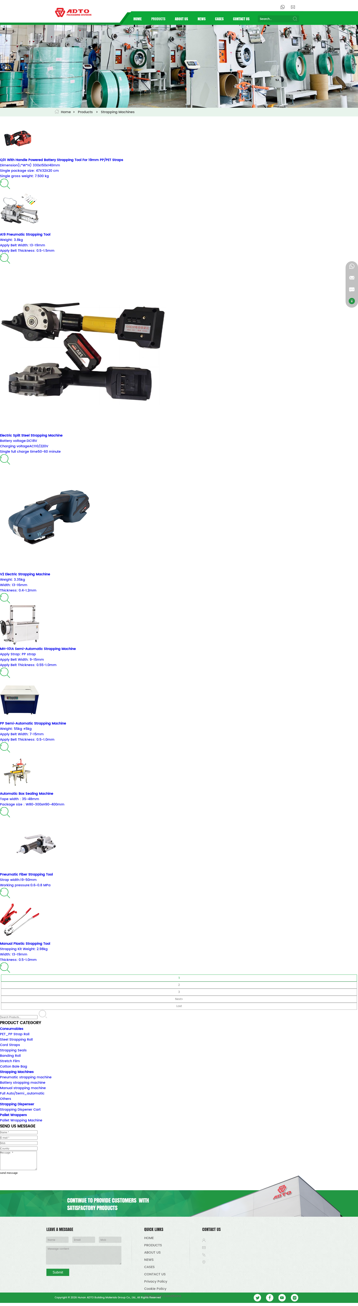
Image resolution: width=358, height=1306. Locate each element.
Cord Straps (10, 1045)
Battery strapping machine (22, 1082)
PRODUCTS (158, 19)
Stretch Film (10, 1061)
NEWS (202, 19)
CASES (219, 19)
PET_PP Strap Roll (14, 1034)
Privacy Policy (155, 1281)
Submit (58, 1272)
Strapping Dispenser (17, 1104)
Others (5, 1099)
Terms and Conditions (162, 1296)
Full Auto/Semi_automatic (22, 1093)
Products (85, 112)
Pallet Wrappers (13, 1115)
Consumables (11, 1028)
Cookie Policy (155, 1288)
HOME (137, 19)
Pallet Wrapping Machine (21, 1120)
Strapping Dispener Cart (20, 1109)
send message (9, 1172)
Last (179, 1006)
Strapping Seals (13, 1050)
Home (66, 112)
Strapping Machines (118, 112)
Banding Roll (10, 1055)
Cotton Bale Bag (13, 1066)
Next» (179, 999)
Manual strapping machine (23, 1088)
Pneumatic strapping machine (26, 1077)
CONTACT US (241, 19)
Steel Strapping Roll (16, 1039)
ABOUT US (181, 19)
